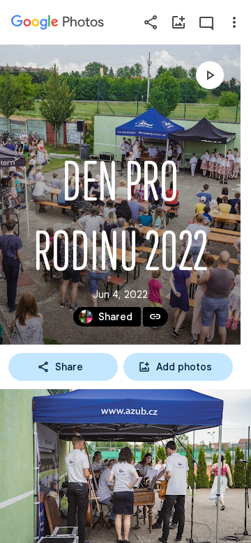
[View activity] (206, 22)
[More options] (234, 22)
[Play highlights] (210, 75)
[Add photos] (178, 22)
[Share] (151, 22)
